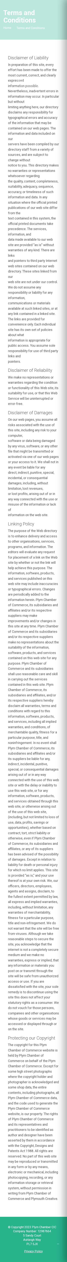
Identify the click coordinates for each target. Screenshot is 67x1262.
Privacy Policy (33, 1251)
